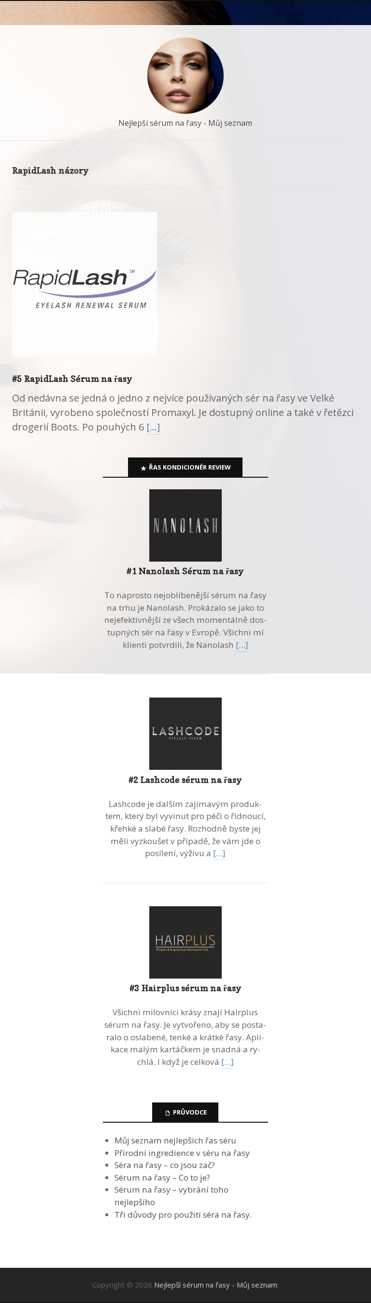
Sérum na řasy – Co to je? (162, 1177)
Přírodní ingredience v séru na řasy (182, 1152)
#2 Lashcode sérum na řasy (185, 780)
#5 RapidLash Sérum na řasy (72, 379)
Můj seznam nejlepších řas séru (175, 1140)
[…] (153, 426)
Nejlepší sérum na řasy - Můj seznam (185, 123)
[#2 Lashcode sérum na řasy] (185, 766)
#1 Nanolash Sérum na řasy (185, 571)
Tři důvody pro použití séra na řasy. (183, 1214)
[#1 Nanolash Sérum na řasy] (185, 558)
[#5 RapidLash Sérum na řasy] (84, 364)
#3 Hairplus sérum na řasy (185, 988)
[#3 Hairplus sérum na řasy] (185, 975)
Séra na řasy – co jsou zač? (164, 1164)
